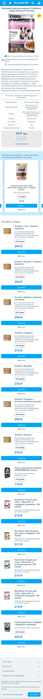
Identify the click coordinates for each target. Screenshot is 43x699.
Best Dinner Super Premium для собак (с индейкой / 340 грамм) (27, 533)
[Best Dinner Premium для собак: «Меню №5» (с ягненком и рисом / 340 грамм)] (7, 565)
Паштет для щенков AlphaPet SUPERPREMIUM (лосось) (28, 469)
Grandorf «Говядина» (24, 333)
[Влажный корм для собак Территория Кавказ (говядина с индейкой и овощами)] (7, 627)
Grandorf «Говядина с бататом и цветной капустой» (28, 400)
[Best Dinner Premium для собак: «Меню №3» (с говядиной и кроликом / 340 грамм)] (7, 505)
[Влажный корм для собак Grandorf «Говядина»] (7, 338)
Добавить (21, 206)
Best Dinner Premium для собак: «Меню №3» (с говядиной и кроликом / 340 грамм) (27, 503)
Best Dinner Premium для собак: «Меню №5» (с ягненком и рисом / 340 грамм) (26, 563)
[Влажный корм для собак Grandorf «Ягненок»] (7, 440)
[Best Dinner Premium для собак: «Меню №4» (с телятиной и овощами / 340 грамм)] (7, 596)
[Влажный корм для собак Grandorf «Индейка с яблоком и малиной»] (7, 302)
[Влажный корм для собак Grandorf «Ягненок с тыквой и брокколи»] (7, 267)
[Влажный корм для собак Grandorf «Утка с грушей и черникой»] (7, 231)
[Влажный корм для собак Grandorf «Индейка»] (7, 371)
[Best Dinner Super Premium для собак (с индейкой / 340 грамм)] (7, 536)
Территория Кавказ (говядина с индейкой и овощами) (28, 623)
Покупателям (8, 671)
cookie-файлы (18, 694)
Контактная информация (13, 676)
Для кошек (7, 666)
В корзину (21, 252)
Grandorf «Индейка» (24, 366)
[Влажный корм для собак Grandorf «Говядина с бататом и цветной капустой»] (7, 404)
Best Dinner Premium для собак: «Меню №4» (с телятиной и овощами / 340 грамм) (27, 594)
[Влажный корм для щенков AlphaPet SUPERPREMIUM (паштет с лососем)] (7, 473)
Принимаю (34, 694)
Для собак (6, 662)
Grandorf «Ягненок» (23, 435)
